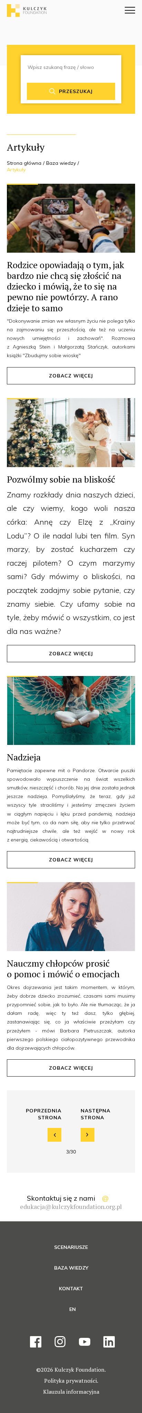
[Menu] (130, 10)
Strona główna (24, 163)
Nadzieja (24, 757)
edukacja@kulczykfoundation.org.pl (71, 1206)
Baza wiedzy (61, 163)
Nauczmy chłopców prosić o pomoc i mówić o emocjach (63, 968)
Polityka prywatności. (71, 1380)
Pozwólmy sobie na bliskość (61, 479)
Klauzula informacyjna (71, 1391)
